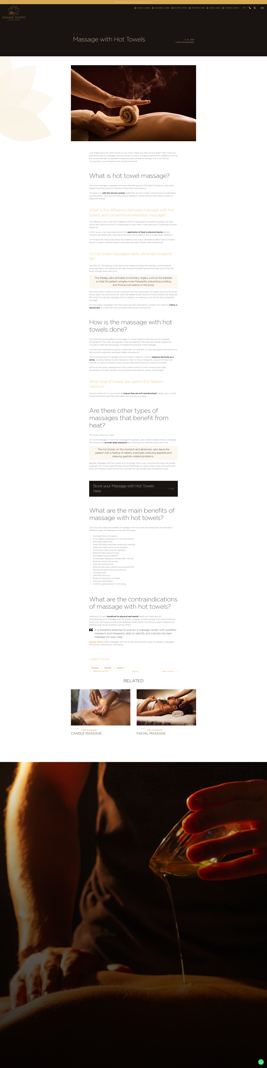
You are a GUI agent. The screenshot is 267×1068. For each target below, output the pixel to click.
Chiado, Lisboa (143, 8)
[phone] (250, 8)
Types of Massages (184, 42)
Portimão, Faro (198, 8)
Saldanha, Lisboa (162, 8)
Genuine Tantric (96, 642)
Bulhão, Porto (180, 8)
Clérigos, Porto (232, 8)
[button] (255, 8)
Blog (80, 34)
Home (75, 34)
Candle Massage (86, 733)
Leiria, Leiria (214, 8)
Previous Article (100, 671)
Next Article (168, 671)
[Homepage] (4, 13)
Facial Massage (151, 733)
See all (135, 671)
